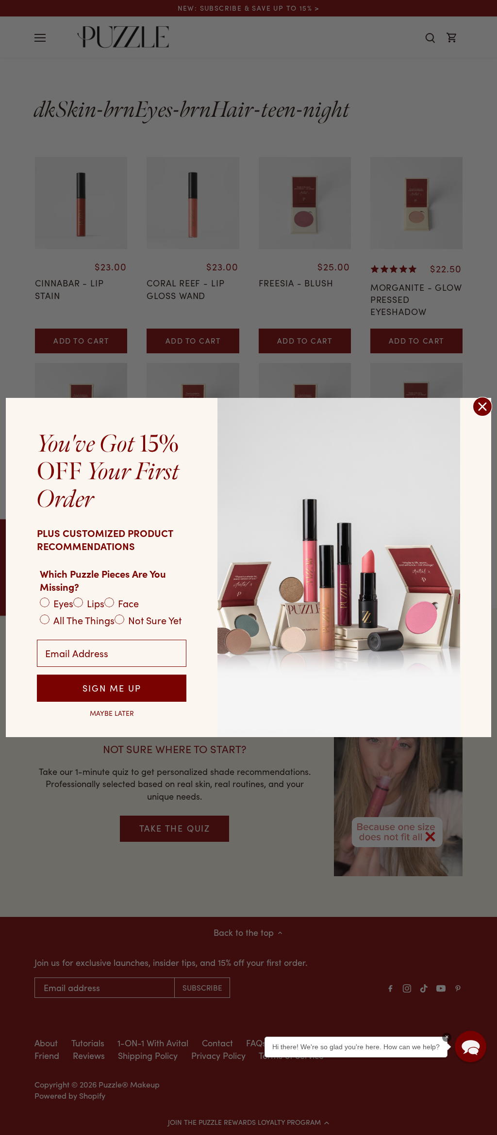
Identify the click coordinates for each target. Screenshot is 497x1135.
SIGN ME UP (112, 688)
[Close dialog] (482, 406)
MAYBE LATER (112, 713)
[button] (470, 1046)
